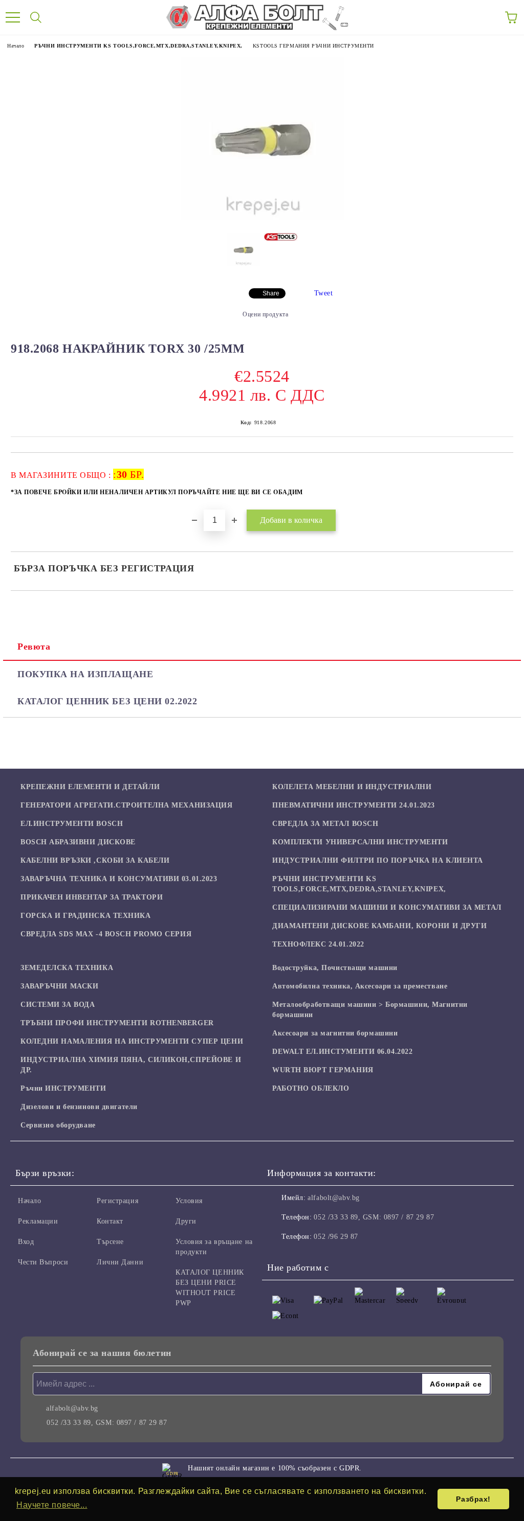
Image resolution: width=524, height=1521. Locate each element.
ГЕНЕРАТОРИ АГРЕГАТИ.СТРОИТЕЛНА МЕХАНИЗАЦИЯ (126, 805)
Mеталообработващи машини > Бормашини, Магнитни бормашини (370, 1010)
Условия (189, 1201)
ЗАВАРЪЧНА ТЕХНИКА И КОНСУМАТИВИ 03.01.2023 (118, 879)
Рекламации (38, 1221)
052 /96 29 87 (336, 1236)
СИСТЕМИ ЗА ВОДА (57, 1004)
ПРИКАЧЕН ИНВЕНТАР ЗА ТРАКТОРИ (91, 897)
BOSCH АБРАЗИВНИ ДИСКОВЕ (78, 842)
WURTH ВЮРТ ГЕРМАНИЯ (323, 1070)
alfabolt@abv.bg (333, 1198)
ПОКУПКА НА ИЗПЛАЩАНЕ (85, 674)
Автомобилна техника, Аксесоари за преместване (359, 986)
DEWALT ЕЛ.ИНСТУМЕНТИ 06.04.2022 (342, 1051)
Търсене (110, 1242)
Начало (15, 46)
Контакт (110, 1221)
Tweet (323, 293)
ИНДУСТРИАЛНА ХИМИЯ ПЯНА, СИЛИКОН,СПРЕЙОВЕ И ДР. (130, 1065)
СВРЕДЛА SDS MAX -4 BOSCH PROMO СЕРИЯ (105, 934)
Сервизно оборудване (58, 1125)
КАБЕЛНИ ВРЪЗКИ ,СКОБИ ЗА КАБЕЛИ (94, 860)
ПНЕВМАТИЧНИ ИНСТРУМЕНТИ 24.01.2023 (353, 805)
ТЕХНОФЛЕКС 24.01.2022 (318, 944)
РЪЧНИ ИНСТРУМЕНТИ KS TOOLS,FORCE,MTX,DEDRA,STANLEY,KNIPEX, (138, 46)
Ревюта (33, 646)
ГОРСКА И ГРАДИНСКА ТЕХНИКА (85, 915)
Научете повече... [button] (52, 1505)
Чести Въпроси (43, 1262)
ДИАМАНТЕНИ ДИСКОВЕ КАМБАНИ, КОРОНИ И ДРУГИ (379, 926)
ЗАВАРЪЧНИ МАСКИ (59, 986)
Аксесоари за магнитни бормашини (335, 1033)
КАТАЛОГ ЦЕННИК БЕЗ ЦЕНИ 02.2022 (107, 701)
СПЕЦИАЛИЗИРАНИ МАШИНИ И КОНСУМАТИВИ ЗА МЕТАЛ (386, 907)
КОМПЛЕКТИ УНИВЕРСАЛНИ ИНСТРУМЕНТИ (360, 842)
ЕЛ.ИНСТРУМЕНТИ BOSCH (71, 823)
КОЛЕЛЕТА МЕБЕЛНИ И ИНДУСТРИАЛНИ (351, 787)
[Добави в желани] (498, 470)
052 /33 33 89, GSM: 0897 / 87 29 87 (374, 1217)
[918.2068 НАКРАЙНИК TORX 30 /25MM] (262, 217)
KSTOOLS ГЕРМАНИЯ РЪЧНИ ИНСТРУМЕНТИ (313, 46)
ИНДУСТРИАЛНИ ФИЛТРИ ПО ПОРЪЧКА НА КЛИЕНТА (377, 860)
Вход (26, 1242)
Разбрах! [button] (473, 1499)
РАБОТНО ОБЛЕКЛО (310, 1088)
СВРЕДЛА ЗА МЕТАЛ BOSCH (325, 823)
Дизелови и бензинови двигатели (79, 1107)
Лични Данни (120, 1262)
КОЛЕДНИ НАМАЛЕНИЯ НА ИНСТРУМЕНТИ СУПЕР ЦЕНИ (131, 1041)
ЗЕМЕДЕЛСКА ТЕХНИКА (66, 968)
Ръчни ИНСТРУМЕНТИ (63, 1088)
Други (186, 1221)
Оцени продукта (265, 314)
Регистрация (117, 1201)
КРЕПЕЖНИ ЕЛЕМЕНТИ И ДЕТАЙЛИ (90, 787)
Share (271, 293)
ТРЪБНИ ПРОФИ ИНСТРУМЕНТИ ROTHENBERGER (117, 1023)
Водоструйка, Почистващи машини (335, 968)
